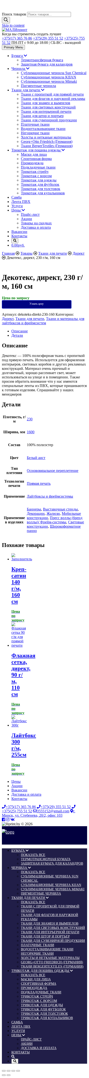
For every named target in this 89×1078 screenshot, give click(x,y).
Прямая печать (39, 483)
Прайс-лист (30, 214)
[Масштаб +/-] (18, 1071)
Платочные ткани (35, 124)
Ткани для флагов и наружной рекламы (53, 99)
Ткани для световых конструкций (48, 107)
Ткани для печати (26, 90)
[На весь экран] (13, 1071)
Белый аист (36, 458)
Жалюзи (53, 513)
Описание (19, 331)
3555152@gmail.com (53, 811)
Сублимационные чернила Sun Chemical (53, 73)
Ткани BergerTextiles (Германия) (47, 146)
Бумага (17, 56)
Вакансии (19, 232)
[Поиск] (6, 20)
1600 (30, 432)
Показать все (33, 855)
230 (30, 419)
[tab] (49, 331)
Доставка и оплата (36, 227)
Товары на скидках (36, 223)
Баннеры (34, 509)
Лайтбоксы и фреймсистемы (50, 496)
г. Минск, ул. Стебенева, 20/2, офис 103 (38, 813)
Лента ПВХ (20, 202)
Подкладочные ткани (38, 167)
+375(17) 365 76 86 (17, 38)
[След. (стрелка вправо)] (8, 1075)
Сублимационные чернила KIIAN (48, 77)
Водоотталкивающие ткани (43, 129)
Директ (8, 319)
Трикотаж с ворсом (36, 176)
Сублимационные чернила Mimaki (49, 81)
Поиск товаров (14, 14)
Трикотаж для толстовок (40, 189)
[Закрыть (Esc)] (4, 1071)
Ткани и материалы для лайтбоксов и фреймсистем (43, 321)
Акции (26, 219)
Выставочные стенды (60, 509)
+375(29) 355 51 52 (48, 38)
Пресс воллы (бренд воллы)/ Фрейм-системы (54, 520)
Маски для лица (34, 154)
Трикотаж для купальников (43, 193)
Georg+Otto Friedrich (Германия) (46, 141)
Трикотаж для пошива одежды (36, 150)
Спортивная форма (36, 159)
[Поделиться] (8, 1071)
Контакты (19, 236)
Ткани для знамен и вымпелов (45, 103)
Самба (16, 197)
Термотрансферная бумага (42, 60)
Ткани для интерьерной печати (46, 111)
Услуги (17, 206)
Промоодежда (32, 163)
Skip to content (13, 25)
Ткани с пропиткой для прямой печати (52, 94)
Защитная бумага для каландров (47, 64)
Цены (16, 210)
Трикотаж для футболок (40, 184)
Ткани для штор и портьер (42, 116)
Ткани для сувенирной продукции (49, 120)
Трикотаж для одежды (38, 180)
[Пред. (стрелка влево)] (4, 1075)
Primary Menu (13, 47)
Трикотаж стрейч (34, 172)
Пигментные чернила (38, 86)
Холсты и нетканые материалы (46, 137)
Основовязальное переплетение (52, 471)
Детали (17, 335)
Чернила (18, 69)
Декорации (36, 513)
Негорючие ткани (35, 133)
